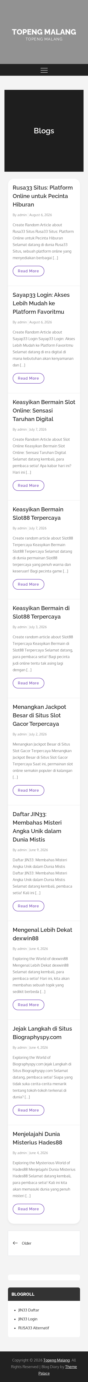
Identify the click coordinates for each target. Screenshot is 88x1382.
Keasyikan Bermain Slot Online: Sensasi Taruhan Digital (44, 410)
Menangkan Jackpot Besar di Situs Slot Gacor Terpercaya (39, 715)
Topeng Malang (44, 32)
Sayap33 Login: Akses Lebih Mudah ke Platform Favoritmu (41, 303)
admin (22, 215)
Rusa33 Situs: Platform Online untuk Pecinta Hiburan (43, 196)
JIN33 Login (27, 1319)
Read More (28, 272)
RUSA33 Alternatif (33, 1328)
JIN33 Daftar (28, 1310)
